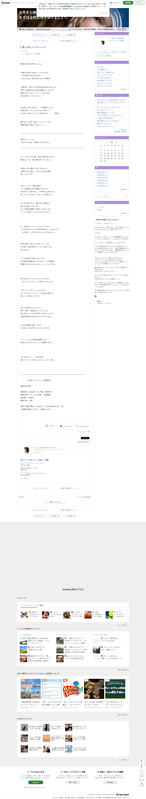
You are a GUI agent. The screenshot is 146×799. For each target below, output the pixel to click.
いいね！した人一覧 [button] (83, 431)
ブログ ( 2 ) (100, 67)
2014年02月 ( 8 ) (102, 175)
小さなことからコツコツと (105, 126)
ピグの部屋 (121, 40)
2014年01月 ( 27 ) (102, 178)
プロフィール (112, 40)
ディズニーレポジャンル (29, 605)
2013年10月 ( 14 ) (102, 186)
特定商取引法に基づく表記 (113, 797)
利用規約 (81, 797)
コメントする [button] (67, 426)
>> (116, 142)
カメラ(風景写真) (25, 635)
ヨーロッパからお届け (100, 635)
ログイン (139, 3)
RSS (100, 301)
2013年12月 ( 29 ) (102, 180)
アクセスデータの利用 (94, 797)
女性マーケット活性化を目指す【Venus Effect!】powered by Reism (73, 21)
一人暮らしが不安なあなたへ (106, 118)
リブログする (83, 426)
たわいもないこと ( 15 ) (104, 83)
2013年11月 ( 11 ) (102, 183)
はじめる (36, 782)
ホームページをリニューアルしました (32, 463)
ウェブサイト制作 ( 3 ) (104, 78)
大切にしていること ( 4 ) (104, 86)
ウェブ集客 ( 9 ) (102, 69)
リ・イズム (100, 207)
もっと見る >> (25, 478)
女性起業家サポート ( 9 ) (104, 80)
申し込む (110, 782)
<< (107, 142)
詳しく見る (73, 782)
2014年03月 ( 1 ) (102, 172)
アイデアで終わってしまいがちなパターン (34, 473)
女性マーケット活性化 (33, 54)
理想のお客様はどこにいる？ (29, 468)
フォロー (37, 452)
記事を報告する (85, 442)
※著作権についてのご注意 (104, 303)
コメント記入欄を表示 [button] (84, 497)
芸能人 (41, 605)
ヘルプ (127, 797)
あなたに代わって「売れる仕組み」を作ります (111, 100)
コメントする (56, 502)
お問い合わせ (71, 797)
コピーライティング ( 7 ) (104, 75)
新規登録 (128, 3)
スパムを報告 (59, 797)
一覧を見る (123, 89)
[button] (141, 784)
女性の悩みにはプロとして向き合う (108, 121)
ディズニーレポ (61, 635)
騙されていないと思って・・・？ (107, 123)
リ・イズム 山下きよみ (116, 38)
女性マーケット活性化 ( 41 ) (105, 72)
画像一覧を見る (122, 131)
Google (99, 210)
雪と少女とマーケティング (34, 47)
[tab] (29, 605)
